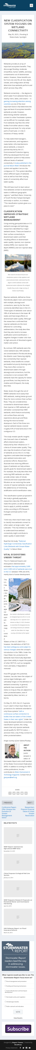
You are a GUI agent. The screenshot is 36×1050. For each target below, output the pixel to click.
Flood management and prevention (16, 981)
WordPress (18, 1045)
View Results (18, 1018)
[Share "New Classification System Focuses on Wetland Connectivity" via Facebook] (10, 793)
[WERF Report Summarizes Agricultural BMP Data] (18, 835)
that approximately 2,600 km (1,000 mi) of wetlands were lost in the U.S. (18, 569)
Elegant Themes (17, 1042)
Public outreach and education (15, 1006)
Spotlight (23, 37)
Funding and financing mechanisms (16, 986)
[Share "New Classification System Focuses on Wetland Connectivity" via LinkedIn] (18, 793)
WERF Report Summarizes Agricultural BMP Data (13, 847)
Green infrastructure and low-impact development (16, 991)
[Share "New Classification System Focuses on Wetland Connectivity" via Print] (26, 793)
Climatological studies (12, 1002)
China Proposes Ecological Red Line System (17, 874)
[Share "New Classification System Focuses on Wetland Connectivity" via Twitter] (14, 793)
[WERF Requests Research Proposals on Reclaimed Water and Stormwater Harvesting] (18, 888)
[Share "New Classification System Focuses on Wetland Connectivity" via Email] (22, 793)
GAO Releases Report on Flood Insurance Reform (15, 929)
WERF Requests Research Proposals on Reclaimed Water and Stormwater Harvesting (18, 901)
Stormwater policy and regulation (15, 997)
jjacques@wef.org (10, 777)
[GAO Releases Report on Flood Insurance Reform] (18, 917)
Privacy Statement (12, 1048)
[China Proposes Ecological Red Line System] (18, 862)
